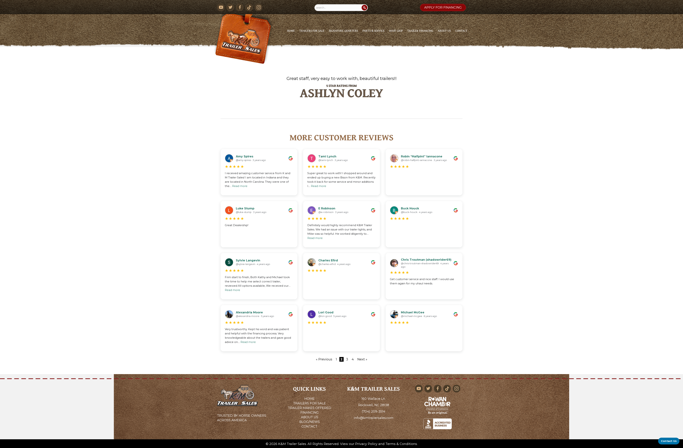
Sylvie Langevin (248, 260)
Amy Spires (244, 156)
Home (291, 30)
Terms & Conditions (401, 444)
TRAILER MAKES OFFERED (309, 408)
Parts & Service (373, 30)
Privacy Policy (366, 444)
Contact (461, 30)
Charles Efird (328, 260)
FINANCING (309, 413)
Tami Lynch (327, 156)
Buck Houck (410, 208)
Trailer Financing (420, 30)
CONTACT (309, 426)
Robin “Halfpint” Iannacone (421, 156)
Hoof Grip (396, 30)
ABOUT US (309, 417)
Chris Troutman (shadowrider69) (426, 259)
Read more (239, 186)
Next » (362, 359)
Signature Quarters (343, 30)
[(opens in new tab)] (437, 405)
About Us (444, 30)
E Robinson (326, 208)
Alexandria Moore (249, 312)
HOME (309, 399)
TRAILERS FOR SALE (309, 403)
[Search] (364, 8)
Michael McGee (412, 312)
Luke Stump (245, 208)
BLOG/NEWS (309, 422)
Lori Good (325, 312)
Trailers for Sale (311, 30)
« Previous (324, 359)
